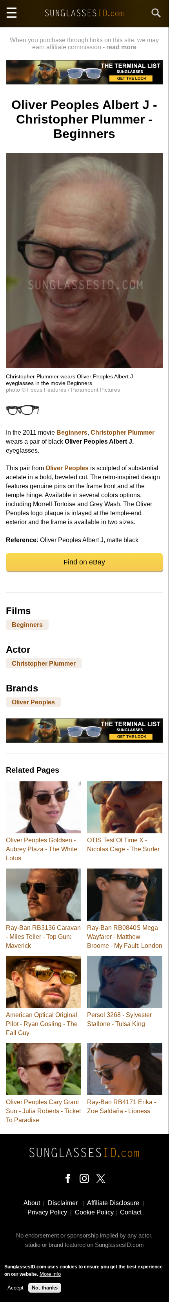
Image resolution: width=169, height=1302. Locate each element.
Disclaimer (63, 1203)
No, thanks (45, 1288)
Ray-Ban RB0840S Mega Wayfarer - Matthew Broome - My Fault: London (124, 936)
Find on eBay (84, 562)
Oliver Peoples (67, 468)
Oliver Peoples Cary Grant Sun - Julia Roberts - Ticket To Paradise (43, 1111)
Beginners (71, 432)
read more (121, 47)
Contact (131, 1212)
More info (50, 1274)
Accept (15, 1288)
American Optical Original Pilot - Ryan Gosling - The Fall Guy (42, 1024)
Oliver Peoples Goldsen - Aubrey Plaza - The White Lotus (41, 849)
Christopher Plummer (122, 432)
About (32, 1203)
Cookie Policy (94, 1212)
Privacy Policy (47, 1212)
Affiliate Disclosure (113, 1203)
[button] (84, 366)
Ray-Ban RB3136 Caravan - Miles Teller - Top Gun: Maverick (43, 936)
